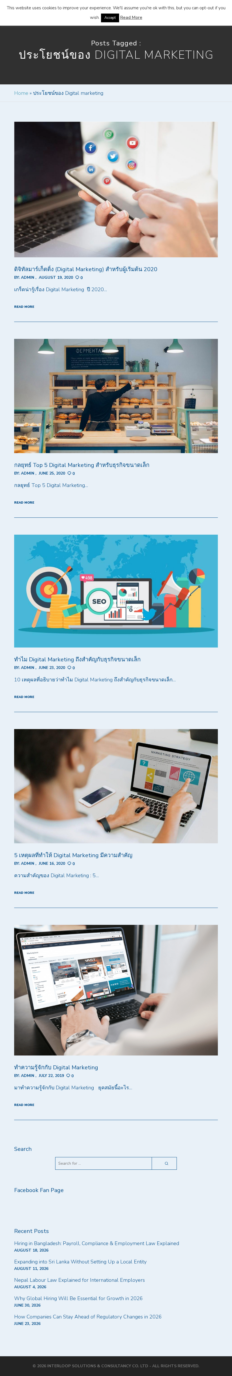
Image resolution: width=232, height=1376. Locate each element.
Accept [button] (110, 17)
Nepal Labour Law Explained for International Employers (79, 1280)
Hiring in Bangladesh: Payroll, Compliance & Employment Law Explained (96, 1243)
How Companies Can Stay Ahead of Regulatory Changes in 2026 (88, 1316)
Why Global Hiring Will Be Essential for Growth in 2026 (78, 1298)
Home (21, 93)
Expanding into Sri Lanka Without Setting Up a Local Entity (80, 1261)
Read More (131, 17)
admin (27, 277)
